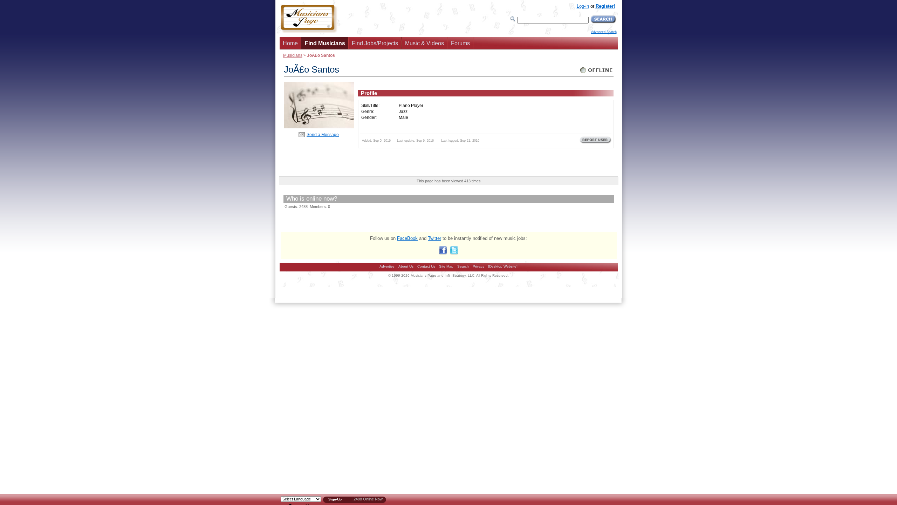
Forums (460, 43)
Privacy (478, 266)
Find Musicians (325, 43)
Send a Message (323, 134)
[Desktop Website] (503, 266)
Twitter (434, 238)
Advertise (387, 266)
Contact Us (426, 266)
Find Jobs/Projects (375, 43)
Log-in (583, 6)
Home (290, 43)
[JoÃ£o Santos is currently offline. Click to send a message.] (597, 73)
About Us (405, 266)
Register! (605, 6)
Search (463, 266)
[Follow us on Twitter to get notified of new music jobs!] (454, 253)
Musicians (292, 55)
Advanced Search (604, 32)
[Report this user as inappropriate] (595, 142)
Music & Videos (424, 43)
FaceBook (407, 238)
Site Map (446, 266)
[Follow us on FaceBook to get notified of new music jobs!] (443, 253)
